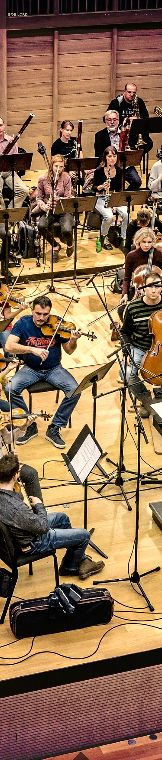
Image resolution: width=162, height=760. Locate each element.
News (95, 14)
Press (134, 14)
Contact (148, 14)
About (108, 14)
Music (121, 14)
